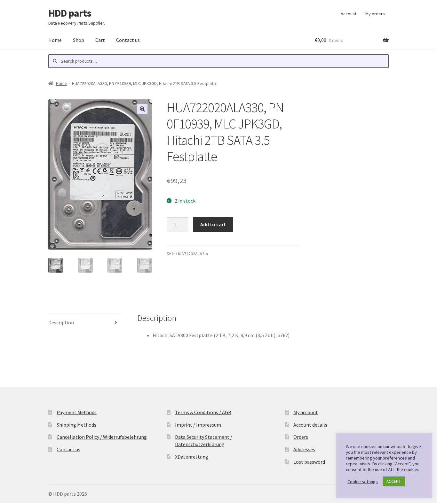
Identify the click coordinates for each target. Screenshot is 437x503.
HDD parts (69, 13)
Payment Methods (77, 412)
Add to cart (213, 224)
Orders (300, 437)
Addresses (304, 449)
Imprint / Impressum (198, 425)
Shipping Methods (76, 425)
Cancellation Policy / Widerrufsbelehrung (102, 437)
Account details (310, 425)
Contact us (128, 40)
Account (348, 14)
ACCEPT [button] (393, 481)
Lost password (309, 462)
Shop (78, 40)
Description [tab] (61, 322)
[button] (142, 109)
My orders (375, 14)
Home (55, 40)
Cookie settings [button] (362, 481)
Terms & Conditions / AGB (203, 412)
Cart (100, 40)
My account (305, 412)
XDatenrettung (191, 456)
